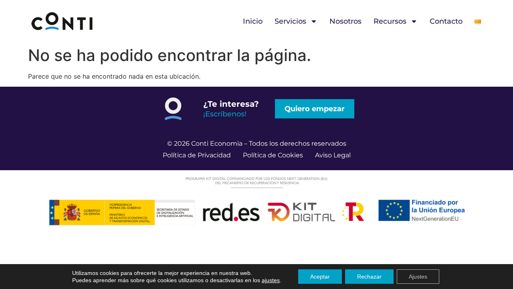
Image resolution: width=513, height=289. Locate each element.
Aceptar (320, 276)
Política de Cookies (273, 155)
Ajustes (418, 276)
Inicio (253, 21)
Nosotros (345, 21)
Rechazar (369, 276)
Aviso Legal (333, 155)
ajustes (271, 280)
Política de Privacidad (197, 155)
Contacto (446, 21)
